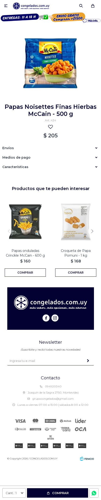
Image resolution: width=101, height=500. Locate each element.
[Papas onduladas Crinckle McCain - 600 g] (25, 222)
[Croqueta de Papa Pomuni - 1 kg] (76, 222)
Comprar (60, 493)
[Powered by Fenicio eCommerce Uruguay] (87, 458)
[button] (81, 5)
